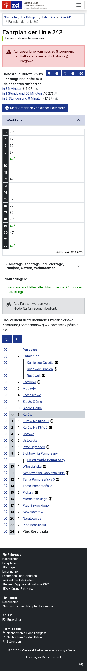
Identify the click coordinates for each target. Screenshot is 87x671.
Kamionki (29, 382)
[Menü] (79, 5)
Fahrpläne (9, 563)
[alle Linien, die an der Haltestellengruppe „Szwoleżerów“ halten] (6, 512)
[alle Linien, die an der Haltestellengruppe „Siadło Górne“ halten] (6, 401)
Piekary (28, 492)
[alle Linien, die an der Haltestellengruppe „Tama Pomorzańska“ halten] (6, 486)
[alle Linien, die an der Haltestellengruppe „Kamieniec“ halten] (6, 356)
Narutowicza (32, 518)
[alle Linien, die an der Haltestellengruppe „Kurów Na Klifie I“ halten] (6, 427)
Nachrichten (10, 558)
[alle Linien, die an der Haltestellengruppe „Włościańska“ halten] (6, 466)
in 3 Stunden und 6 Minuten (22, 98)
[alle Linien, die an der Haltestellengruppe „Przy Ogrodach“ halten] (6, 447)
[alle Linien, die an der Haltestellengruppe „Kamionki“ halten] (6, 382)
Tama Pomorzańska (37, 486)
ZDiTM (7, 615)
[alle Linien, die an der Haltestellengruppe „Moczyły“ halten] (6, 388)
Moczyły (29, 388)
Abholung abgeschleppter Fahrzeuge (27, 606)
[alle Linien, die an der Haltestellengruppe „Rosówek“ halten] (6, 376)
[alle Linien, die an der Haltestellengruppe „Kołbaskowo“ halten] (6, 395)
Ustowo (28, 434)
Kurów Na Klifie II (36, 421)
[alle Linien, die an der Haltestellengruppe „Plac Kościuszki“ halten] (6, 525)
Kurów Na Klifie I (35, 427)
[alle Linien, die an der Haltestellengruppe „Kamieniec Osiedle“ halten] (6, 363)
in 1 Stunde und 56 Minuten (22, 93)
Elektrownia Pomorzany (40, 453)
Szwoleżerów (33, 512)
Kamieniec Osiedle (40, 363)
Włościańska (32, 466)
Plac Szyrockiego (36, 505)
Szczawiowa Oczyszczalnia (44, 473)
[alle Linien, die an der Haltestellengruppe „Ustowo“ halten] (6, 434)
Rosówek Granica (40, 369)
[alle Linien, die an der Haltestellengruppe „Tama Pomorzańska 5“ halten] (6, 479)
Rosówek (34, 376)
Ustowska (30, 440)
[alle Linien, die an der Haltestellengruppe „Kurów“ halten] (6, 414)
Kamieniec (31, 356)
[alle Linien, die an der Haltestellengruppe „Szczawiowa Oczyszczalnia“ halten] (6, 473)
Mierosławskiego (35, 499)
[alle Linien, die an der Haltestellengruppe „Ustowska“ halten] (6, 440)
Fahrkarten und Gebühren (19, 576)
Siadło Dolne (32, 408)
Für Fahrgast (11, 554)
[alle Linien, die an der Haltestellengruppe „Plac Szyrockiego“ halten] (6, 505)
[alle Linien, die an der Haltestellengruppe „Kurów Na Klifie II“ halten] (6, 421)
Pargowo (30, 350)
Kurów (27, 414)
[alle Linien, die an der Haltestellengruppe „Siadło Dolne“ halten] (6, 408)
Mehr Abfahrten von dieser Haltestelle (37, 108)
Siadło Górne (32, 401)
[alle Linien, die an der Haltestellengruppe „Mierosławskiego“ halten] (6, 499)
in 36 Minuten (12, 89)
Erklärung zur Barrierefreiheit (43, 657)
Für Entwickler (11, 619)
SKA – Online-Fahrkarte (18, 588)
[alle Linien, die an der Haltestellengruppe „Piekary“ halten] (6, 492)
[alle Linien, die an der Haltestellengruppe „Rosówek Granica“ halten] (6, 369)
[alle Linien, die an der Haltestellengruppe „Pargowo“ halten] (6, 350)
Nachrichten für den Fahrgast (26, 633)
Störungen (64, 51)
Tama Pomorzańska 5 (39, 479)
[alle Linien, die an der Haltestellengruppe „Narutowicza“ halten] (6, 518)
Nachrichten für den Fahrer (25, 637)
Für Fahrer (9, 597)
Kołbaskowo (32, 395)
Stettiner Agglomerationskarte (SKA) (26, 584)
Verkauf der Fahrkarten (18, 580)
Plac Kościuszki (34, 525)
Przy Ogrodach (34, 447)
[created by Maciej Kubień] (81, 664)
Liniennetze (10, 571)
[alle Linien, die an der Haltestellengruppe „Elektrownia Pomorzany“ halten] (6, 453)
